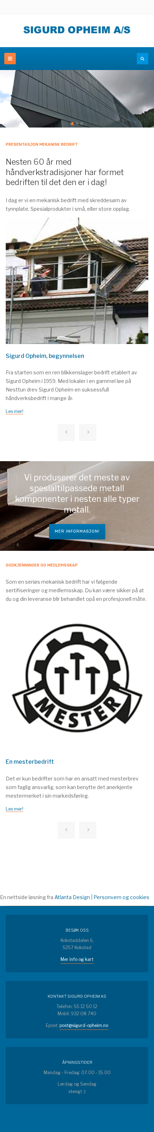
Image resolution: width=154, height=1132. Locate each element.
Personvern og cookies (121, 897)
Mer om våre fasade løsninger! (45, 104)
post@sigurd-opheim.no (83, 1025)
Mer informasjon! (77, 531)
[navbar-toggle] (10, 58)
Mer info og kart (77, 959)
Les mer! (14, 411)
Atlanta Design (72, 897)
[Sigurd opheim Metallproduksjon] (77, 31)
